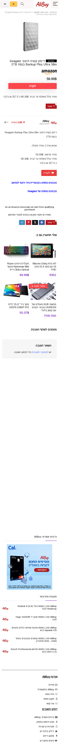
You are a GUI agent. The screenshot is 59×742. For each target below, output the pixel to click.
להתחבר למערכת (40, 352)
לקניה (32, 86)
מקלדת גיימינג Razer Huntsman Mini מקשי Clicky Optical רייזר (18, 266)
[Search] (22, 4)
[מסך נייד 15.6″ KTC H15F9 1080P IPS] (16, 284)
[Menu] (55, 4)
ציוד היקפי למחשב (41, 12)
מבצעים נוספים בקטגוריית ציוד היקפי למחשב (34, 182)
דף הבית (53, 12)
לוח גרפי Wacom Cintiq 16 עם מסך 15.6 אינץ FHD (44, 266)
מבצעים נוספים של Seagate (42, 191)
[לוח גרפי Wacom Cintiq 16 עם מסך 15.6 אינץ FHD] (43, 244)
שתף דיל (13, 4)
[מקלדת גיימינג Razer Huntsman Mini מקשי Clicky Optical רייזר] (16, 244)
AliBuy (46, 121)
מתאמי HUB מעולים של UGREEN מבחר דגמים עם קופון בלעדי (44, 307)
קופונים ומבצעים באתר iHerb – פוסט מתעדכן (36, 639)
